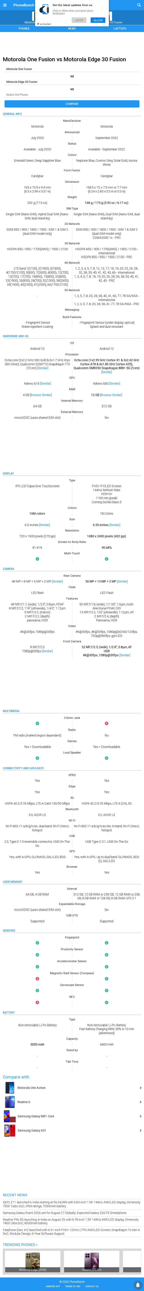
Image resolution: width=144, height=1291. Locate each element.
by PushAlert (45, 24)
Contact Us (92, 1286)
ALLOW (98, 20)
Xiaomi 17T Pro (91, 1269)
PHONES (24, 28)
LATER (79, 20)
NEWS (72, 28)
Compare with (16, 1077)
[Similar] (42, 368)
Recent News (15, 1195)
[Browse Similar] (41, 395)
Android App (53, 1286)
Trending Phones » (20, 1245)
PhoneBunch (23, 5)
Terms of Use (72, 1286)
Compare (72, 104)
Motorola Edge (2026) (32, 1269)
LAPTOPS (120, 28)
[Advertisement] (72, 43)
